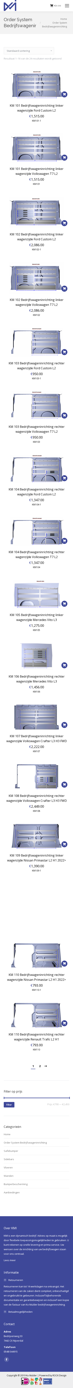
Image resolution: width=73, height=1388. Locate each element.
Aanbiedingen (12, 1192)
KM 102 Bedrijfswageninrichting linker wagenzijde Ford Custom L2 (36, 236)
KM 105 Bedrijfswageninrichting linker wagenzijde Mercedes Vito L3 (36, 617)
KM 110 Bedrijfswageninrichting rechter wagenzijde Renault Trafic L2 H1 (37, 1036)
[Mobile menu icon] (67, 5)
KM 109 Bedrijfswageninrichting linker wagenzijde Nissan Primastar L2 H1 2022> (36, 857)
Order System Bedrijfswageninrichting (25, 1142)
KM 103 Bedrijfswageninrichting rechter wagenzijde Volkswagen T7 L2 (37, 429)
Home (7, 1134)
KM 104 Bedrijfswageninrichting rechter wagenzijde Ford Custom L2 (37, 491)
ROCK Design (59, 1375)
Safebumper (11, 1151)
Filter (9, 1104)
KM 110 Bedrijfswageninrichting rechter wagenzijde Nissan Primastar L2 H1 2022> (36, 977)
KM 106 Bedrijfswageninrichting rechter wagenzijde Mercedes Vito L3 (37, 678)
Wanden (8, 1175)
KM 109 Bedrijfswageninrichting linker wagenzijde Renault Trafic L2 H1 (36, 917)
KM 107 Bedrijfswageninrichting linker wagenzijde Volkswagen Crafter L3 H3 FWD (36, 738)
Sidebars (9, 1159)
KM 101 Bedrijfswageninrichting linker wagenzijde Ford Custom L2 (36, 108)
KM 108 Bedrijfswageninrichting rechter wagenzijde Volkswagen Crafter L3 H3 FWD (36, 798)
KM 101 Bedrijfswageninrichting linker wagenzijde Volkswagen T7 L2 (36, 171)
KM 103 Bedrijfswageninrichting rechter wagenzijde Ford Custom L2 (37, 365)
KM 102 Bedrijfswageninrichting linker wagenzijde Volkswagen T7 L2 (36, 302)
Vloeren (8, 1167)
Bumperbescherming (16, 1184)
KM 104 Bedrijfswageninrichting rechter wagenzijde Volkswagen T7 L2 (37, 554)
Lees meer (10, 1260)
